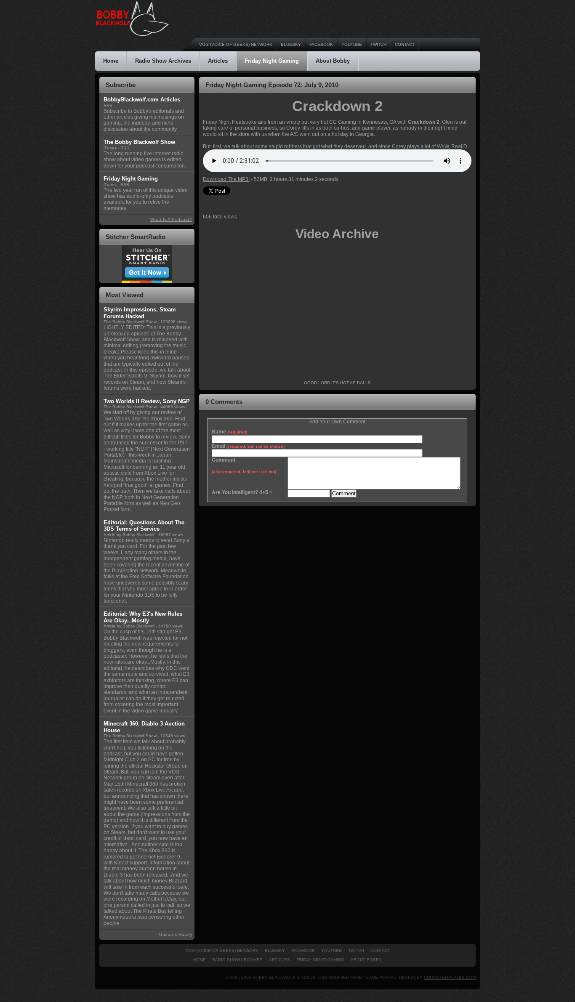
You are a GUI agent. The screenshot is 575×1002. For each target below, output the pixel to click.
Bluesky (291, 44)
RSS (108, 105)
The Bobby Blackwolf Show (130, 321)
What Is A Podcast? (171, 219)
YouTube (351, 44)
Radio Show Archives (163, 61)
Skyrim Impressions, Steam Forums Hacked (140, 312)
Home (110, 61)
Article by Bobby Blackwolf (129, 534)
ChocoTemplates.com (450, 977)
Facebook (321, 44)
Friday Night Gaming (272, 61)
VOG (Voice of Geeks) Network (235, 44)
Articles (218, 61)
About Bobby (333, 61)
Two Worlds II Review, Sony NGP (147, 401)
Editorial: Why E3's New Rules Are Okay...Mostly (143, 617)
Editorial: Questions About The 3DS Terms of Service (144, 525)
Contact (405, 44)
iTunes (110, 148)
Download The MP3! (226, 179)
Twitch (378, 44)
